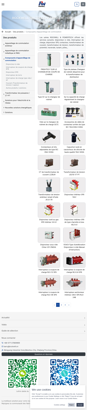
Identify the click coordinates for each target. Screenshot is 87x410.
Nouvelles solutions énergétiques (18, 108)
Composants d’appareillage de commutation (17, 59)
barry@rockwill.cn (11, 346)
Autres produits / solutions (16, 88)
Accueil (8, 32)
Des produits (18, 32)
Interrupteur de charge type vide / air (19, 79)
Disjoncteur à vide (13, 64)
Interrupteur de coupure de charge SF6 (19, 68)
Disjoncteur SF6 (12, 72)
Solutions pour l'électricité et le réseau (17, 101)
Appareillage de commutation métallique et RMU (17, 51)
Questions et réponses (44, 354)
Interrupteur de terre (14, 75)
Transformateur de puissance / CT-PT (17, 94)
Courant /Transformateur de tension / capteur (16, 84)
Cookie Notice (72, 398)
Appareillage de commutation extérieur (17, 44)
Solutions (9, 112)
